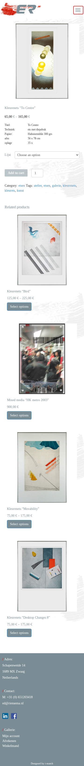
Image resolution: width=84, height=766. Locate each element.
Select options (19, 306)
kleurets (10, 190)
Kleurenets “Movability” (23, 509)
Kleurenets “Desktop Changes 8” (28, 617)
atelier (38, 185)
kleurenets (69, 185)
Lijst (8, 155)
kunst (20, 190)
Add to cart (16, 173)
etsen (21, 185)
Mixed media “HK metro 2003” (28, 400)
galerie (56, 185)
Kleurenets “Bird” (19, 291)
